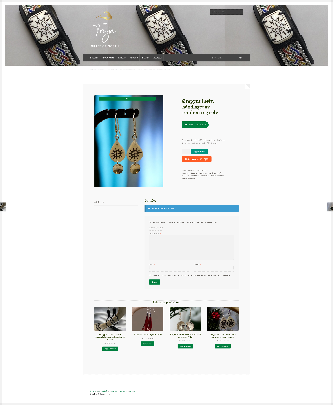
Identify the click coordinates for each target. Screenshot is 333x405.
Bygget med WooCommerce (100, 394)
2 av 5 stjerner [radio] (153, 230)
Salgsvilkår (157, 57)
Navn (152, 264)
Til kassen (145, 57)
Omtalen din (155, 233)
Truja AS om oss (108, 57)
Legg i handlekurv (199, 151)
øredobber (195, 175)
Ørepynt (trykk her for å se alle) (113, 69)
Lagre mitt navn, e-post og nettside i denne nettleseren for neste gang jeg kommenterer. (192, 275)
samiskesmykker (217, 175)
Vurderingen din (157, 228)
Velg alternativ (147, 344)
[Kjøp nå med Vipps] (197, 159)
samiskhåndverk (188, 178)
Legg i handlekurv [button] (110, 349)
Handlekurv (122, 57)
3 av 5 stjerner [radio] (155, 230)
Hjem (94, 69)
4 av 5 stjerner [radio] (158, 230)
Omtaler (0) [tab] (99, 202)
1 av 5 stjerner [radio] (150, 230)
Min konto (134, 57)
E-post (197, 264)
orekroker (205, 175)
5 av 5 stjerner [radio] (161, 230)
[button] (127, 98)
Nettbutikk (94, 57)
